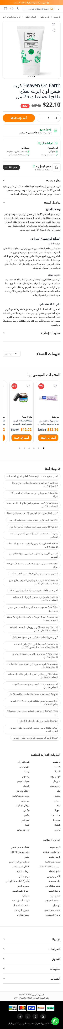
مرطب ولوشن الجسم (19, 861)
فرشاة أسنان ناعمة (21, 900)
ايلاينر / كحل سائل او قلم (18, 881)
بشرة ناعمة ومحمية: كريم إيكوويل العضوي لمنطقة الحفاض (34, 535)
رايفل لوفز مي (23, 790)
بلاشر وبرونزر (53, 876)
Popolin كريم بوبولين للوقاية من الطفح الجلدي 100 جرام (34, 494)
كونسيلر (56, 905)
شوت (57, 766)
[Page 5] (24, 448)
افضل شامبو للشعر (20, 847)
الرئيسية (57, 17)
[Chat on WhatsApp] (55, 1021)
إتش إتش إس (23, 761)
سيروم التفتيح (23, 885)
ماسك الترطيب (53, 914)
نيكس (27, 815)
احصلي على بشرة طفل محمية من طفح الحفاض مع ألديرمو (33, 555)
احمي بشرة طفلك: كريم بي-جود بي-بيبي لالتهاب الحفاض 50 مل (35, 686)
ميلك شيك (55, 815)
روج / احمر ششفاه (51, 851)
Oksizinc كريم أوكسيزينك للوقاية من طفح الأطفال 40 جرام (32, 565)
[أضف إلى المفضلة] (55, 385)
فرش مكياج (24, 876)
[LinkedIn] (20, 1016)
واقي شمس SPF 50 (20, 851)
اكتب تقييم (10, 353)
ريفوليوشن (55, 785)
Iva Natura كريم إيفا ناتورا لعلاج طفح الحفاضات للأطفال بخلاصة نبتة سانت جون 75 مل (35, 645)
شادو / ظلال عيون (52, 885)
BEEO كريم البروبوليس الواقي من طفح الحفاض (35, 737)
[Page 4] (29, 448)
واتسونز (26, 776)
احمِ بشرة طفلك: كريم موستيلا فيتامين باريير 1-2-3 (34, 590)
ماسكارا (26, 895)
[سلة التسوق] (5, 9)
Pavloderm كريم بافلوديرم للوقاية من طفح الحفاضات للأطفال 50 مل (32, 545)
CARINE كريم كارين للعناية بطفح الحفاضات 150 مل (33, 519)
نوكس (27, 810)
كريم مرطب (54, 847)
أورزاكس (25, 819)
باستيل (26, 785)
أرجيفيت (56, 761)
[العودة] (59, 9)
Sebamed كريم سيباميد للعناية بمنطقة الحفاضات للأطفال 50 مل (35, 655)
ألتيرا (27, 824)
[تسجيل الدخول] (18, 9)
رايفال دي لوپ (23, 805)
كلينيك (57, 824)
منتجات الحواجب (52, 900)
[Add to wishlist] (53, 24)
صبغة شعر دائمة (52, 861)
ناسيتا (57, 771)
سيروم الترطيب (22, 910)
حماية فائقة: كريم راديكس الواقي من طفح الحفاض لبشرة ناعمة (34, 729)
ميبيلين (57, 800)
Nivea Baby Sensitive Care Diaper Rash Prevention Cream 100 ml (32, 619)
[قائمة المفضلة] (12, 9)
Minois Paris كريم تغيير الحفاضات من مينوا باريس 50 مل (32, 712)
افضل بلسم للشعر (21, 866)
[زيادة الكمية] (56, 118)
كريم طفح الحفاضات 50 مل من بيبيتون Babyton (35, 637)
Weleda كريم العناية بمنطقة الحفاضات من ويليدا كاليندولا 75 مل (35, 484)
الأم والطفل (44, 17)
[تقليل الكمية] (41, 118)
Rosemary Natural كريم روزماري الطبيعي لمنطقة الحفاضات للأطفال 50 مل (34, 629)
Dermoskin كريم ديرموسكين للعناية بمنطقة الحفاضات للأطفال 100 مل (32, 666)
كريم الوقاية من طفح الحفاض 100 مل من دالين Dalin (32, 513)
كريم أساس (54, 856)
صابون (27, 856)
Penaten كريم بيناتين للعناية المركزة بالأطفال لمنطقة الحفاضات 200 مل (33, 676)
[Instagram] (43, 1016)
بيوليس (57, 795)
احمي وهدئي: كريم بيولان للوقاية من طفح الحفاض (34, 573)
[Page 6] (19, 448)
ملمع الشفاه (54, 871)
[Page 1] (44, 448)
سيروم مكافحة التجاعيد (49, 866)
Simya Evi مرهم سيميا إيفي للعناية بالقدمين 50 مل (34, 526)
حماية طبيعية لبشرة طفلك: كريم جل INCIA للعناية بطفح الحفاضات (34, 702)
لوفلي (57, 829)
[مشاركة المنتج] (53, 30)
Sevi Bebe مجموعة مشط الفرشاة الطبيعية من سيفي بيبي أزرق (33, 609)
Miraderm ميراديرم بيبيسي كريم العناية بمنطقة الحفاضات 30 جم (35, 599)
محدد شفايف (23, 914)
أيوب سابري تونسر (21, 795)
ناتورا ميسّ (27, 416)
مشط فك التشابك (21, 905)
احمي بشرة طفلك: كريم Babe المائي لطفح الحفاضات (32, 476)
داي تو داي (25, 766)
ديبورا (57, 810)
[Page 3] (34, 448)
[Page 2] (39, 448)
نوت (58, 805)
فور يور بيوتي (23, 829)
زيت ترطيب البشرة (20, 890)
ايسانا (27, 771)
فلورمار (56, 781)
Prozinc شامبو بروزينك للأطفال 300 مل (39, 720)
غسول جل (55, 895)
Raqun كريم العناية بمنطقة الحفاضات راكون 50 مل (33, 694)
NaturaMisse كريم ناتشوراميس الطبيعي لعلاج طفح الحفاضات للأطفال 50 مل (33, 582)
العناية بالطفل (30, 17)
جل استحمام (54, 881)
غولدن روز (55, 776)
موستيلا (55, 416)
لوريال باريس (23, 781)
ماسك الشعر (54, 890)
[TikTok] (28, 1016)
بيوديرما (56, 819)
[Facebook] (35, 1016)
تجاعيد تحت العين (52, 910)
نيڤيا (58, 790)
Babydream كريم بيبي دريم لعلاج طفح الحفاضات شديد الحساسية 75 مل (32, 504)
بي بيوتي (25, 800)
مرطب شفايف (23, 871)
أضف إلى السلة (18, 118)
